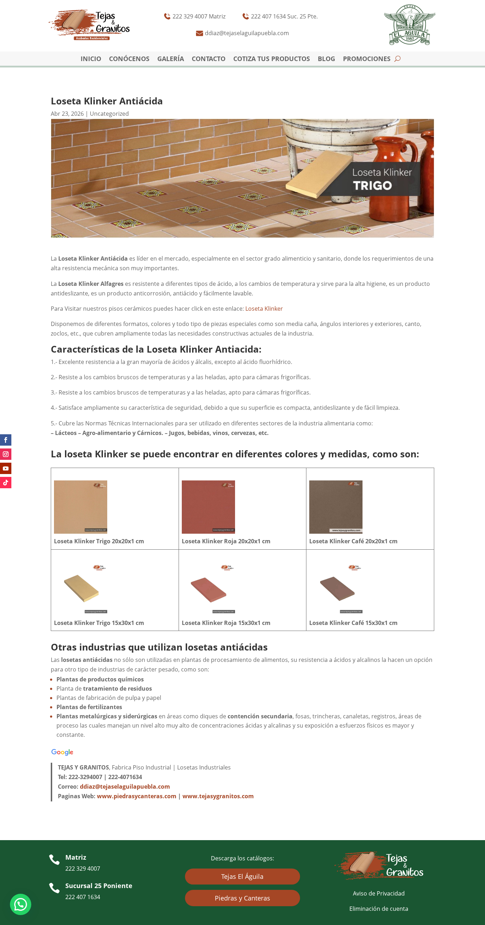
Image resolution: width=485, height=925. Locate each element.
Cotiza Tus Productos (271, 59)
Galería (170, 59)
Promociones (367, 59)
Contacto (208, 59)
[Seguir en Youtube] (5, 468)
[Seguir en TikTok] (5, 482)
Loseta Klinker (264, 308)
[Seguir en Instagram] (5, 454)
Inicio (91, 59)
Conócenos (129, 59)
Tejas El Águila (242, 876)
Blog (326, 59)
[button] (20, 904)
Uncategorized (109, 114)
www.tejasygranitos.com (218, 796)
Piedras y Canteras (242, 898)
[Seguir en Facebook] (5, 440)
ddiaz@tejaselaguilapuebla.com (125, 786)
